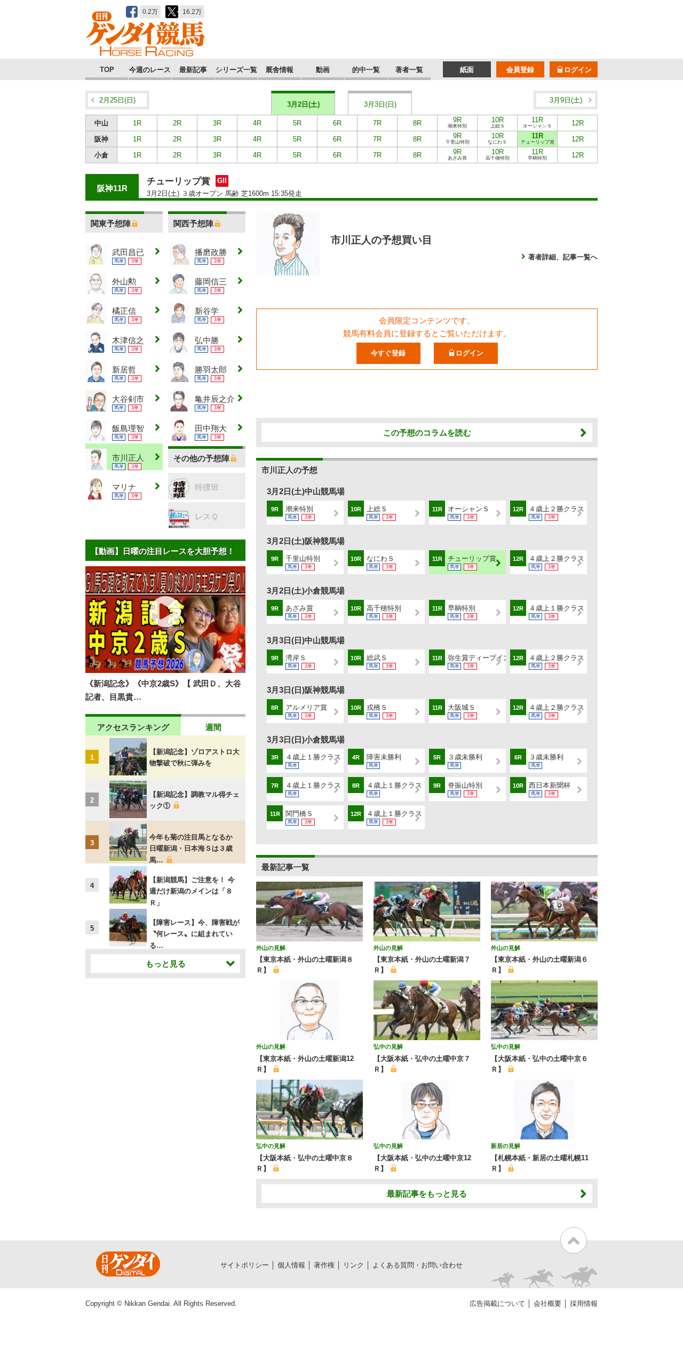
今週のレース (150, 70)
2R (177, 123)
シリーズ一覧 (236, 70)
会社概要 (547, 1303)
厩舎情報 (279, 70)
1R (137, 123)
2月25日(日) (117, 100)
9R (457, 122)
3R (217, 123)
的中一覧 (366, 70)
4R (257, 123)
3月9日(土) (566, 100)
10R (497, 122)
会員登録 (520, 70)
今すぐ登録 (388, 353)
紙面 (467, 70)
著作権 (324, 1265)
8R (417, 123)
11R (537, 122)
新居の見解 (505, 1146)
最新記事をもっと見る (427, 1193)
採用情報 (584, 1303)
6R (337, 123)
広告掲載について (497, 1303)
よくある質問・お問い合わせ (417, 1265)
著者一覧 (409, 70)
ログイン (578, 70)
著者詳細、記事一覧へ (563, 257)
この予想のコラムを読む (427, 432)
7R (377, 123)
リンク (353, 1265)
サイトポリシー (244, 1265)
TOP (107, 70)
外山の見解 (270, 948)
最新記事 (193, 70)
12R (577, 123)
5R (297, 123)
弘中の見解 (388, 1046)
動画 (323, 70)
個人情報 (291, 1265)
